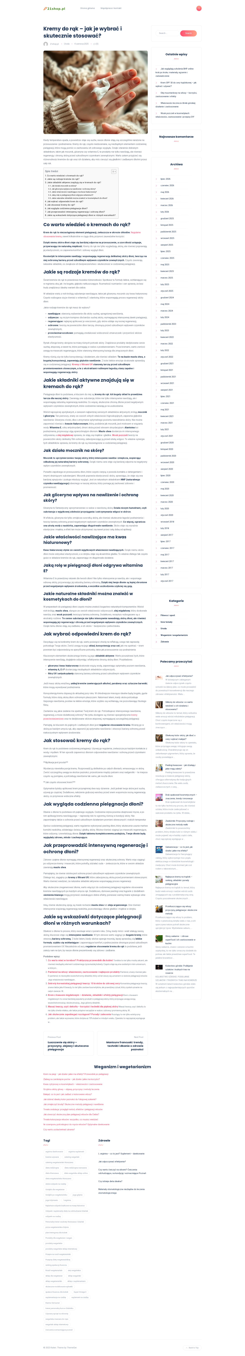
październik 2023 (168, 324)
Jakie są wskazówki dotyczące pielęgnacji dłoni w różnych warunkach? (81, 215)
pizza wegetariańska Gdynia (57, 1227)
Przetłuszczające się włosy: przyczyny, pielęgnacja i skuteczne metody (181, 910)
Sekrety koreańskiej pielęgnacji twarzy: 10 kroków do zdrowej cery (84, 983)
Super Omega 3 (80, 1292)
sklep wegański (74, 1276)
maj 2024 (165, 304)
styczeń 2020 (167, 515)
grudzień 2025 (167, 218)
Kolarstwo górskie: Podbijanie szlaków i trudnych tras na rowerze (179, 969)
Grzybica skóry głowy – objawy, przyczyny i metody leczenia (71, 1089)
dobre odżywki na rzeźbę (56, 1184)
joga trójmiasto (52, 1200)
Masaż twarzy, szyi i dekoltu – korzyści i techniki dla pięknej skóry (83, 1006)
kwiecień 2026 (167, 198)
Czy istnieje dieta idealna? (110, 1181)
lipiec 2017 (165, 541)
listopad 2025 (167, 225)
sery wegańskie (74, 1270)
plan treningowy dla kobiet (56, 1233)
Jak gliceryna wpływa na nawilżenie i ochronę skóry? (74, 189)
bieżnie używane (52, 1157)
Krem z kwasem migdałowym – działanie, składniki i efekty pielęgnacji (85, 995)
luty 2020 (165, 508)
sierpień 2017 (167, 535)
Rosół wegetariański (54, 1270)
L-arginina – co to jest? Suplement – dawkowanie (121, 1153)
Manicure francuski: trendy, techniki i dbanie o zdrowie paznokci (124, 1046)
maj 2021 (165, 409)
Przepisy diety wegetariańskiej (58, 1260)
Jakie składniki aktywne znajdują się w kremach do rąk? (74, 182)
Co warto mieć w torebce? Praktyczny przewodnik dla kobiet (80, 960)
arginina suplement (76, 1152)
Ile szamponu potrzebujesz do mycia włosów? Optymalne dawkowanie (76, 1124)
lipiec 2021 (165, 396)
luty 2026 (165, 212)
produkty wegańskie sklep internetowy (61, 1249)
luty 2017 (165, 574)
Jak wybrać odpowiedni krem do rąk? (65, 201)
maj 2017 (165, 554)
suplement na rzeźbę (79, 1297)
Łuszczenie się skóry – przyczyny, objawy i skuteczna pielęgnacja (68, 1046)
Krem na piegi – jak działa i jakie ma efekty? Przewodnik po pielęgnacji (75, 1074)
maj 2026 (165, 192)
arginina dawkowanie (54, 1152)
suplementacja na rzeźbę (56, 1297)
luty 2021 (165, 429)
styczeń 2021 (167, 436)
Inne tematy (166, 622)
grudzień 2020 (167, 442)
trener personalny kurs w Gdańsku (59, 1308)
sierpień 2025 (167, 245)
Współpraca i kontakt (111, 8)
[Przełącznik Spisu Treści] (112, 171)
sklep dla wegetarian (54, 1276)
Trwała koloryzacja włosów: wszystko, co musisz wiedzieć (70, 1119)
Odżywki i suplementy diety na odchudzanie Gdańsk (67, 1211)
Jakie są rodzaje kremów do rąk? (63, 179)
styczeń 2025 (167, 291)
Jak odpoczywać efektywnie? (179, 676)
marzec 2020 (167, 502)
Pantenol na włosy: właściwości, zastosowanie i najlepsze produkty (84, 972)
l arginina (67, 1200)
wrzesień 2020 (167, 462)
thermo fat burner (53, 1303)
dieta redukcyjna (52, 1168)
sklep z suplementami (76, 1281)
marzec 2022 (167, 343)
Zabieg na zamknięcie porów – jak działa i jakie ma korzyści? (71, 1079)
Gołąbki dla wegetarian (55, 1189)
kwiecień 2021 (167, 416)
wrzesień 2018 (167, 521)
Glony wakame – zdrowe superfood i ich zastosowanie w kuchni (180, 940)
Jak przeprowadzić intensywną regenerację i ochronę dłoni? (76, 212)
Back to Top (194, 1348)
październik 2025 (168, 231)
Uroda (66, 44)
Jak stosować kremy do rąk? (61, 205)
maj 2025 (165, 264)
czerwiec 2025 (167, 258)
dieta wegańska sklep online (76, 1173)
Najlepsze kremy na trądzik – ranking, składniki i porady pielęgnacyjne (178, 880)
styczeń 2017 (167, 581)
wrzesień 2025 (167, 238)
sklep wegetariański (54, 1281)
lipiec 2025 (165, 251)
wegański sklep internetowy (57, 1324)
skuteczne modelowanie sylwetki (59, 1287)
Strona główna (87, 8)
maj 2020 (165, 488)
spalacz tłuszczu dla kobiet (57, 1292)
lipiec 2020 (165, 475)
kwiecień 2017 (167, 561)
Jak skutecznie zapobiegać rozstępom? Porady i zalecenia (79, 1014)
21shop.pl (54, 44)
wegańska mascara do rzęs (57, 1319)
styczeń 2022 (167, 357)
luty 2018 (165, 528)
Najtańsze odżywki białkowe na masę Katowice (65, 1206)
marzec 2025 (167, 277)
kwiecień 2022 (167, 337)
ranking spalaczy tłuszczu (56, 1265)
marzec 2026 (167, 205)
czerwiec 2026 (167, 185)
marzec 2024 (167, 311)
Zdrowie (165, 641)
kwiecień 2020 (167, 495)
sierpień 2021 (167, 390)
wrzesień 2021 (167, 383)
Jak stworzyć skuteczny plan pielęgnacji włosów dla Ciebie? (71, 1114)
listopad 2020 (167, 449)
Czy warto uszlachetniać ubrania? (59, 1129)
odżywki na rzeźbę (53, 1216)
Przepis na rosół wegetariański (58, 1254)
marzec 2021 (167, 423)
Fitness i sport (168, 615)
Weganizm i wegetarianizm (174, 635)
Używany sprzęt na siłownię (57, 1314)
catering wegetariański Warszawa (59, 1162)
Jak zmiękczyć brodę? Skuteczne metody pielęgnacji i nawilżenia (73, 1104)
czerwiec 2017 (167, 548)
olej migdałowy (65, 435)
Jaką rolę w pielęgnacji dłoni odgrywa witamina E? (72, 195)
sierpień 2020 (167, 469)
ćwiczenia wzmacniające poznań (59, 1330)
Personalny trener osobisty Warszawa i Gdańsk (65, 1222)
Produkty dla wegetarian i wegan (59, 1238)
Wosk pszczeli (120, 435)
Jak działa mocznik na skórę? (64, 186)
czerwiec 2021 (167, 403)
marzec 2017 (167, 568)
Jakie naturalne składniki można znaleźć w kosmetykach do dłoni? (79, 198)
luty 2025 (165, 284)
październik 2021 (168, 376)
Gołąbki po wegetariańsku (56, 1195)
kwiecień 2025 (167, 271)
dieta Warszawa (52, 1173)
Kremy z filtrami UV (82, 364)
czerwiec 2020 (167, 482)
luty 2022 (165, 350)
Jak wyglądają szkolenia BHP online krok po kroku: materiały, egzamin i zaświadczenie (175, 72)
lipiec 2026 (165, 179)
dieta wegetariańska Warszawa (58, 1178)
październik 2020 (168, 456)
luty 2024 (165, 317)
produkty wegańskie (54, 1243)
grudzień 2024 (167, 297)
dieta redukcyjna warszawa (76, 1168)
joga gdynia (77, 1195)
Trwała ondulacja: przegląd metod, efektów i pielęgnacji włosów (73, 1109)
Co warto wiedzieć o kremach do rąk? (65, 176)
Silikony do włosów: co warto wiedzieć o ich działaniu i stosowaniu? (179, 706)
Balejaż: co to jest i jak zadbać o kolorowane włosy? (67, 1094)
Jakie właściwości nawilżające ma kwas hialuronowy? (74, 192)
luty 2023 (165, 330)
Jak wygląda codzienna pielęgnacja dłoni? (67, 208)
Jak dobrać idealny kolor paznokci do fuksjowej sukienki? (69, 1099)
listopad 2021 (167, 370)
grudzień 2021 (167, 363)
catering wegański (71, 1157)
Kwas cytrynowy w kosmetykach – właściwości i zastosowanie (72, 1084)
